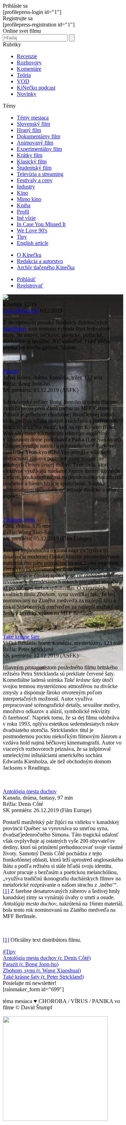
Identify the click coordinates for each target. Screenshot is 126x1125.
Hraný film (29, 130)
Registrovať (30, 285)
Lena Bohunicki (20, 311)
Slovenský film (33, 124)
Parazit (10, 371)
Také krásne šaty (21, 637)
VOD (23, 81)
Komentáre (29, 69)
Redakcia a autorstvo (40, 261)
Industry (26, 187)
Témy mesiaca (33, 118)
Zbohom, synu (19, 520)
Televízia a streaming (40, 174)
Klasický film (32, 161)
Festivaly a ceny (34, 180)
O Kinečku (29, 255)
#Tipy (9, 952)
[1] (6, 891)
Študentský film (34, 168)
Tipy (22, 237)
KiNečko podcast (36, 88)
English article (32, 243)
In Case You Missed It (41, 224)
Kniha (23, 205)
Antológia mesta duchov (30, 791)
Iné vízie (26, 218)
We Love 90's (32, 230)
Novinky (26, 94)
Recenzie (27, 56)
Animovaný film (35, 143)
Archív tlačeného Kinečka (46, 267)
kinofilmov (15, 329)
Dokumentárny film (38, 136)
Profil (23, 212)
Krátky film (29, 155)
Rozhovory (29, 63)
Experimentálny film (39, 149)
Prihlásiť (26, 279)
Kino (22, 193)
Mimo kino (29, 199)
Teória (24, 75)
